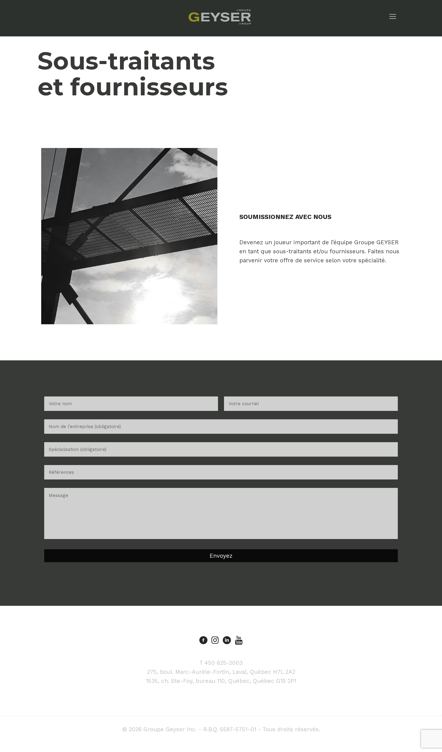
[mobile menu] (393, 16)
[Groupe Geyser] (219, 16)
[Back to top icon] (413, 739)
